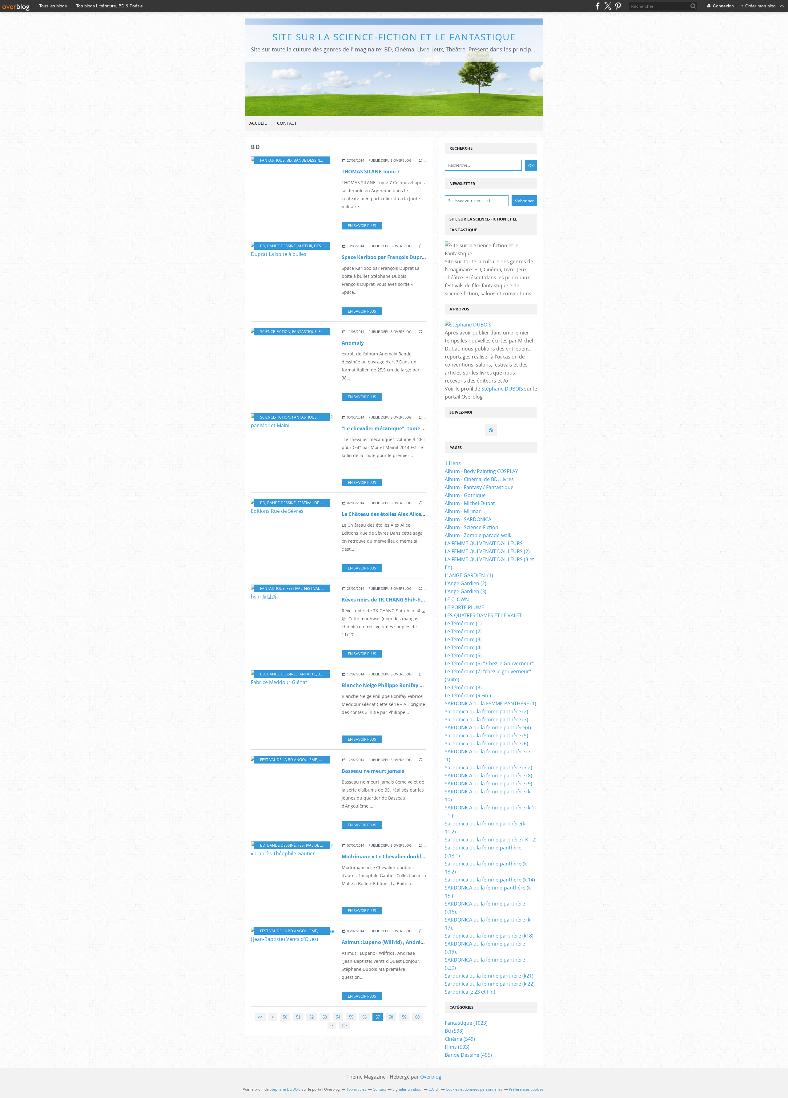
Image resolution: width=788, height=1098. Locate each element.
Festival (294, 588)
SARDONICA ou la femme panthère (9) (488, 783)
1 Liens (453, 463)
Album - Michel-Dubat (470, 503)
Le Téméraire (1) (463, 623)
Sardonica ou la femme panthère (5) (486, 735)
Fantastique (272, 160)
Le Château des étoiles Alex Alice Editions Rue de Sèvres (409, 514)
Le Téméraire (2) (463, 631)
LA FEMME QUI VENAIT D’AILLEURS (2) (487, 551)
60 (417, 1017)
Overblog (430, 1076)
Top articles (356, 1089)
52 (311, 1017)
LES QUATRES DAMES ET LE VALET (483, 615)
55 (351, 1017)
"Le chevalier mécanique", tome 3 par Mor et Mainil (405, 428)
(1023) (466, 1022)
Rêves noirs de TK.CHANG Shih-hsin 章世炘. (394, 599)
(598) (454, 1030)
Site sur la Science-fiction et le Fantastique (394, 36)
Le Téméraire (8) (463, 687)
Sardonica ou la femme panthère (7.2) (488, 767)
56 (364, 1017)
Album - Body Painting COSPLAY (481, 471)
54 (338, 1017)
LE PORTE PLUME (464, 607)
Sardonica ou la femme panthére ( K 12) (491, 839)
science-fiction (275, 331)
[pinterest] (618, 6)
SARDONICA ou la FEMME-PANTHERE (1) (490, 703)
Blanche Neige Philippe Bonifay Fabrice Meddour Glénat (410, 685)
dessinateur (326, 246)
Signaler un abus (407, 1089)
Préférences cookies (526, 1089)
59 (404, 1017)
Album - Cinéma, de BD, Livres (479, 479)
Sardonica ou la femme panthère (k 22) (490, 983)
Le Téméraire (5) (463, 655)
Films (324, 331)
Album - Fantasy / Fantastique (479, 487)
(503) (457, 1046)
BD (289, 160)
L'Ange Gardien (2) (465, 583)
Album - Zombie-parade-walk (478, 535)
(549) (460, 1038)
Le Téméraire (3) (463, 639)
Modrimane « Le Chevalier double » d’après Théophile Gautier (417, 856)
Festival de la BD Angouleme (326, 502)
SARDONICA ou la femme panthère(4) (488, 727)
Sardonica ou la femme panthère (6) (486, 743)
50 (285, 1017)
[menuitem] (258, 123)
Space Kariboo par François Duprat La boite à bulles (405, 257)
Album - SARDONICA (468, 519)
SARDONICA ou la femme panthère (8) (488, 775)
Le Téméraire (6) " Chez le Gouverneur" (489, 663)
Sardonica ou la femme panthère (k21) (489, 975)
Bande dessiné (308, 160)
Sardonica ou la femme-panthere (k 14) (490, 879)
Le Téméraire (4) (463, 647)
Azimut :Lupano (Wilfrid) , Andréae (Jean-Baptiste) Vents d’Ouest (420, 942)
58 (391, 1017)
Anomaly (353, 342)
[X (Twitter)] (608, 6)
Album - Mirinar (463, 511)
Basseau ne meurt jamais (373, 771)
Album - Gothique (465, 495)
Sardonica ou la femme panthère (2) (486, 711)
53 (325, 1017)
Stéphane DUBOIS (502, 388)
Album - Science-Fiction (471, 527)
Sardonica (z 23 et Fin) (470, 991)
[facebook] (597, 6)
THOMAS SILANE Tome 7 (371, 171)
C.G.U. (433, 1089)
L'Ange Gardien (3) (465, 591)
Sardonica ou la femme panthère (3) (486, 719)
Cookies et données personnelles (474, 1089)
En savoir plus (362, 225)
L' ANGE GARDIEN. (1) (469, 575)
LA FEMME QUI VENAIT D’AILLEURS (484, 543)
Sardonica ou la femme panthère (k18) (489, 935)
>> (344, 1025)
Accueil (258, 123)
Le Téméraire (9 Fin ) (468, 695)
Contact (287, 123)
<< (260, 1017)
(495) (468, 1054)
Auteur (305, 246)
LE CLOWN (457, 599)
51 (298, 1017)
